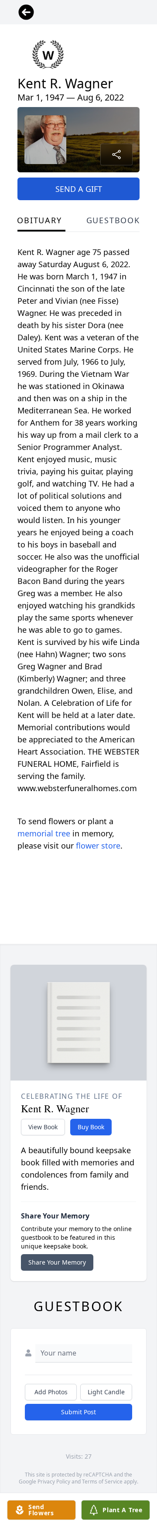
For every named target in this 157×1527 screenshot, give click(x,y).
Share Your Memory (57, 1262)
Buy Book (91, 1127)
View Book (43, 1127)
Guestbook (113, 220)
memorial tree (43, 833)
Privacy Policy (54, 1481)
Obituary (39, 220)
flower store (98, 845)
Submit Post (78, 1412)
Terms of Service (102, 1481)
